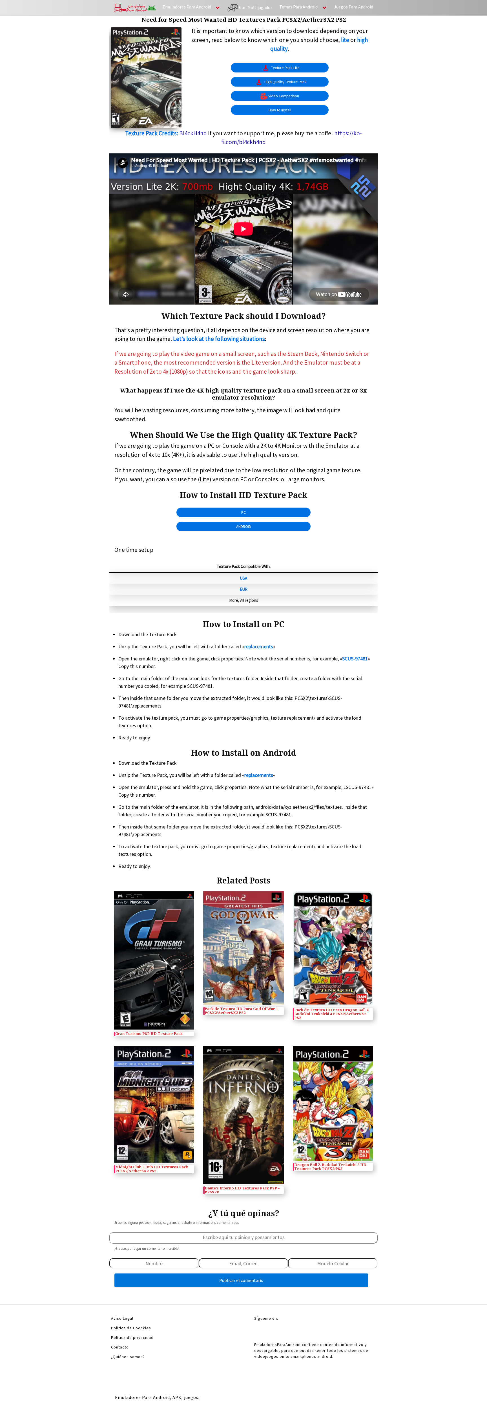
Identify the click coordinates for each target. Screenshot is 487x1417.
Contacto (120, 1347)
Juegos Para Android (353, 7)
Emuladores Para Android (187, 7)
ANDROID (243, 526)
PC (243, 512)
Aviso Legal (122, 1318)
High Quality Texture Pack (285, 81)
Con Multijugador (255, 7)
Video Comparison (283, 95)
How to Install (280, 110)
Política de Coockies (131, 1327)
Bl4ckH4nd (193, 133)
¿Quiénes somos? (128, 1356)
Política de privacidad (132, 1337)
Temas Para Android (298, 7)
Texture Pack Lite (285, 67)
